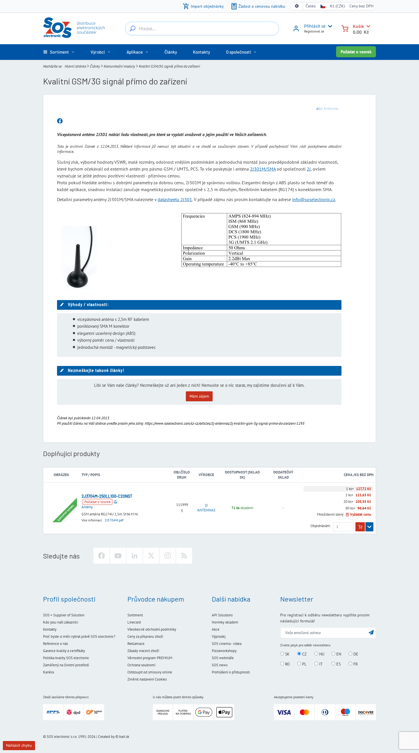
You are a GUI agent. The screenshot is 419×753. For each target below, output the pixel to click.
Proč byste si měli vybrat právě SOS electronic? (79, 636)
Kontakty (49, 629)
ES (338, 664)
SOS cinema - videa (226, 643)
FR (355, 664)
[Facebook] (101, 556)
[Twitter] (151, 556)
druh (181, 477)
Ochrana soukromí (141, 665)
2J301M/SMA (263, 169)
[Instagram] (168, 556)
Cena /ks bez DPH (358, 474)
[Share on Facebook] (60, 121)
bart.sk (124, 736)
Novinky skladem (225, 622)
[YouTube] (118, 556)
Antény (87, 507)
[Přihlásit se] (296, 30)
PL (303, 664)
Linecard (134, 622)
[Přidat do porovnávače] (115, 501)
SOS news (219, 665)
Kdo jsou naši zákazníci (60, 622)
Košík (358, 26)
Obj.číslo (182, 472)
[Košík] (344, 28)
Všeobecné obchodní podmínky (151, 629)
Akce (215, 629)
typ (84, 474)
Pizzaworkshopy (224, 650)
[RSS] (184, 556)
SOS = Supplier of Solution (63, 615)
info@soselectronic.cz (313, 199)
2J (309, 169)
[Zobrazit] (369, 526)
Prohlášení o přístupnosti (231, 672)
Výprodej (218, 636)
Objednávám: (320, 526)
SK (287, 654)
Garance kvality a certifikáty (64, 650)
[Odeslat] (371, 632)
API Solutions (222, 615)
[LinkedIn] (135, 556)
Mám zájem (199, 396)
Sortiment (135, 615)
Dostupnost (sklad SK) (242, 475)
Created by (106, 736)
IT (320, 664)
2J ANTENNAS (206, 508)
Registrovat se (314, 31)
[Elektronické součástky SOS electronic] (74, 27)
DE (355, 654)
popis (95, 474)
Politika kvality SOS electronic (66, 657)
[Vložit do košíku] (360, 526)
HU (321, 654)
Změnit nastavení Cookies (147, 679)
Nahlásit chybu (19, 745)
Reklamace (136, 643)
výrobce (206, 474)
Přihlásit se (315, 26)
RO (287, 664)
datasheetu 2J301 (175, 199)
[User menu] (329, 26)
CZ (304, 654)
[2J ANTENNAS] (327, 109)
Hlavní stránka (75, 66)
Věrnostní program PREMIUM (149, 657)
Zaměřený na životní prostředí (66, 665)
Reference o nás (55, 643)
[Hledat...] (132, 28)
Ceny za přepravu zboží (145, 636)
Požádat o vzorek (356, 51)
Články (95, 66)
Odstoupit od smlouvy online (149, 672)
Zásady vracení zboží (143, 650)
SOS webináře (223, 657)
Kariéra (48, 672)
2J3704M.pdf (114, 520)
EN (338, 654)
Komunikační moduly (119, 66)
